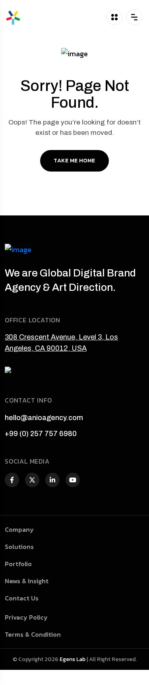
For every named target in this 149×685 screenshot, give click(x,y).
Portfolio (18, 564)
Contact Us (22, 598)
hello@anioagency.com (44, 418)
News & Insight (26, 581)
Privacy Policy (26, 617)
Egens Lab (72, 659)
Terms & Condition (33, 634)
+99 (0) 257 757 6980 (41, 434)
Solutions (19, 546)
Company (19, 529)
